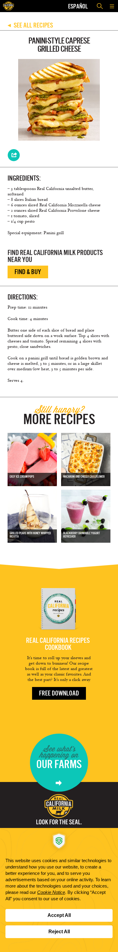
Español (78, 6)
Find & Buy (28, 272)
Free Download (59, 693)
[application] (59, 890)
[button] (112, 6)
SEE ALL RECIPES (30, 25)
